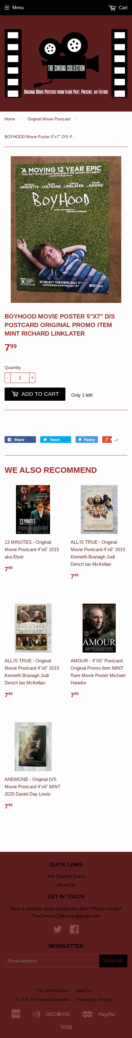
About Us (66, 884)
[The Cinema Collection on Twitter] (57, 931)
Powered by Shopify (94, 999)
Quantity (13, 367)
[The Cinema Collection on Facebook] (74, 931)
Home (10, 119)
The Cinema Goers (66, 876)
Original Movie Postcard (49, 119)
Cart (122, 7)
